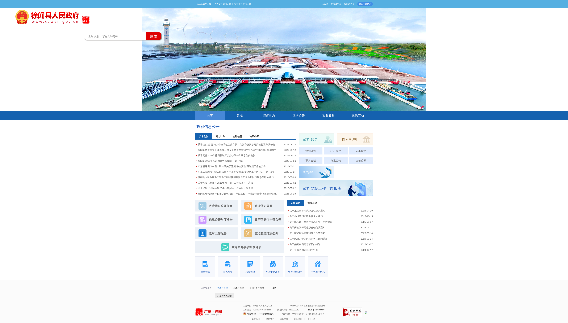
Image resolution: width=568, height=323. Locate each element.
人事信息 (361, 151)
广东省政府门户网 (222, 4)
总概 (240, 115)
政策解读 (308, 172)
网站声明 (284, 319)
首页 (210, 115)
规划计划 (310, 151)
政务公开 (299, 115)
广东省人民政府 (224, 295)
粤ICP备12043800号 (316, 309)
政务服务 (328, 115)
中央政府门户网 (204, 4)
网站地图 (256, 319)
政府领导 (310, 139)
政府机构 (349, 139)
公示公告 (335, 160)
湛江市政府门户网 (242, 4)
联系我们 (298, 319)
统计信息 (335, 151)
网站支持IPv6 (365, 4)
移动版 (325, 4)
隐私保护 (270, 319)
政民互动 (358, 115)
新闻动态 (269, 115)
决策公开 (361, 160)
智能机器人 (349, 4)
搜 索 (153, 36)
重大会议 (310, 160)
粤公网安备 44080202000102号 (260, 313)
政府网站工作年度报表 (322, 188)
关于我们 (312, 319)
